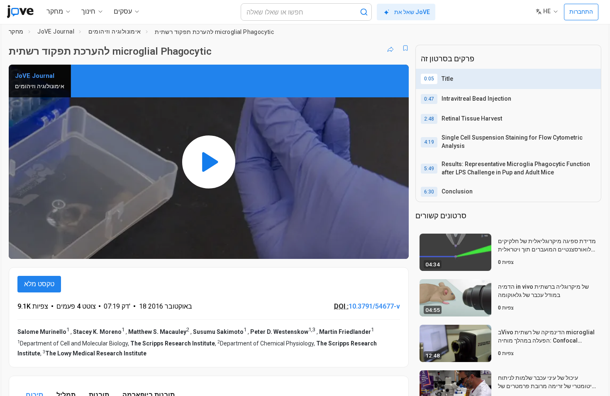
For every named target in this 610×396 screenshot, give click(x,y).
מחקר (16, 31)
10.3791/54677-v (374, 306)
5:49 (429, 168)
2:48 (429, 119)
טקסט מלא (39, 284)
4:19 (429, 142)
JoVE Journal (55, 31)
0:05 (429, 79)
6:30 (429, 192)
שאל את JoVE (412, 12)
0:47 (429, 99)
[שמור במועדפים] (405, 48)
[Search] (364, 12)
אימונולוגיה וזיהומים (114, 31)
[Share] (390, 48)
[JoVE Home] (20, 11)
